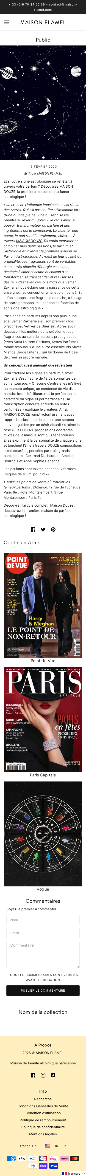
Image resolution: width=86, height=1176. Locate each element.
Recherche (43, 1099)
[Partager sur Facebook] (33, 529)
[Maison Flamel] (43, 22)
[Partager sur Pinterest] (53, 529)
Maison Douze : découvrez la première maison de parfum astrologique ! (39, 510)
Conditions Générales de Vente (43, 1106)
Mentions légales (43, 1134)
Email (15, 932)
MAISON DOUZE (29, 241)
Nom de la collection (43, 1012)
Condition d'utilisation (43, 1113)
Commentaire (22, 945)
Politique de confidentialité (43, 1127)
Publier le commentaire (43, 990)
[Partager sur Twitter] (43, 529)
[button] (28, 1146)
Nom (14, 919)
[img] (33, 1075)
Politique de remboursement (43, 1120)
